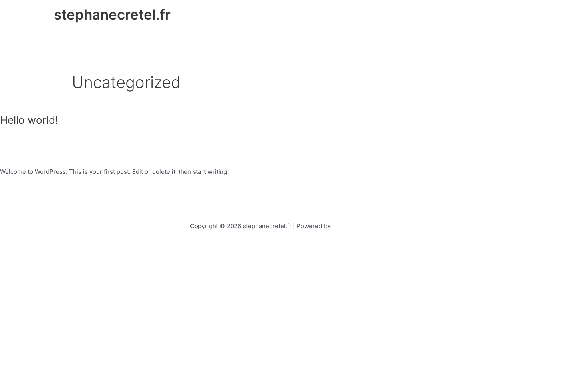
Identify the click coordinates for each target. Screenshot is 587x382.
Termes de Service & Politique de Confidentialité (458, 14)
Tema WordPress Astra (364, 226)
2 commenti (16, 155)
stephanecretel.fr (112, 14)
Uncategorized (59, 155)
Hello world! (29, 120)
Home (369, 14)
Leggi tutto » (17, 190)
